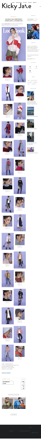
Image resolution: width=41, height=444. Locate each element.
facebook (36, 68)
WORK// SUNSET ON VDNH (32, 152)
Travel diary (19, 2)
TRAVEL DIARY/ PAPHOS (32, 128)
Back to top (34, 432)
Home (13, 2)
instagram (30, 68)
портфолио (14, 16)
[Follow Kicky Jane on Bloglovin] (6, 373)
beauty (34, 2)
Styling (25, 2)
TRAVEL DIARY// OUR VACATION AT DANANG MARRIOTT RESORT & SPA (32, 102)
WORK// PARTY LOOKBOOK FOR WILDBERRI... (18, 406)
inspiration (35, 82)
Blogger (30, 427)
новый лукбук (7, 23)
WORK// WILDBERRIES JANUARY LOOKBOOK (7, 407)
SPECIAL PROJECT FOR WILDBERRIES (31, 143)
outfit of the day (34, 80)
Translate (35, 20)
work (29, 80)
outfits (30, 2)
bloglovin (30, 72)
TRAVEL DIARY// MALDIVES (32, 116)
